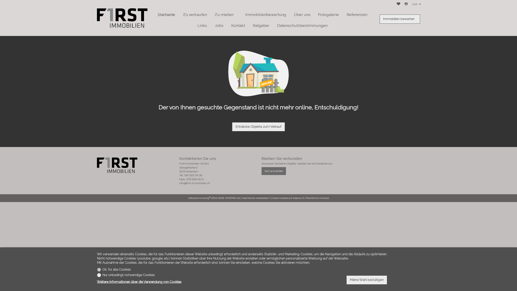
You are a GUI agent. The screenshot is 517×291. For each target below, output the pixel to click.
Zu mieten (224, 14)
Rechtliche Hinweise (317, 198)
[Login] (406, 4)
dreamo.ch (298, 198)
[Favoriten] (398, 4)
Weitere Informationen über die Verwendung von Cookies (139, 282)
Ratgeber (261, 25)
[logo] (122, 18)
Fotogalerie (328, 14)
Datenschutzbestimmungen (302, 25)
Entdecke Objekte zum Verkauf (258, 127)
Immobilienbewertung (265, 14)
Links (202, 25)
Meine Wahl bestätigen (367, 280)
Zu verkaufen (195, 14)
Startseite (166, 14)
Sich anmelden (274, 171)
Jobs (219, 25)
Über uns (302, 14)
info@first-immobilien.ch (194, 183)
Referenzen (357, 14)
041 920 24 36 (193, 175)
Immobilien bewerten (399, 19)
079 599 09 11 (195, 179)
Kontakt (238, 25)
